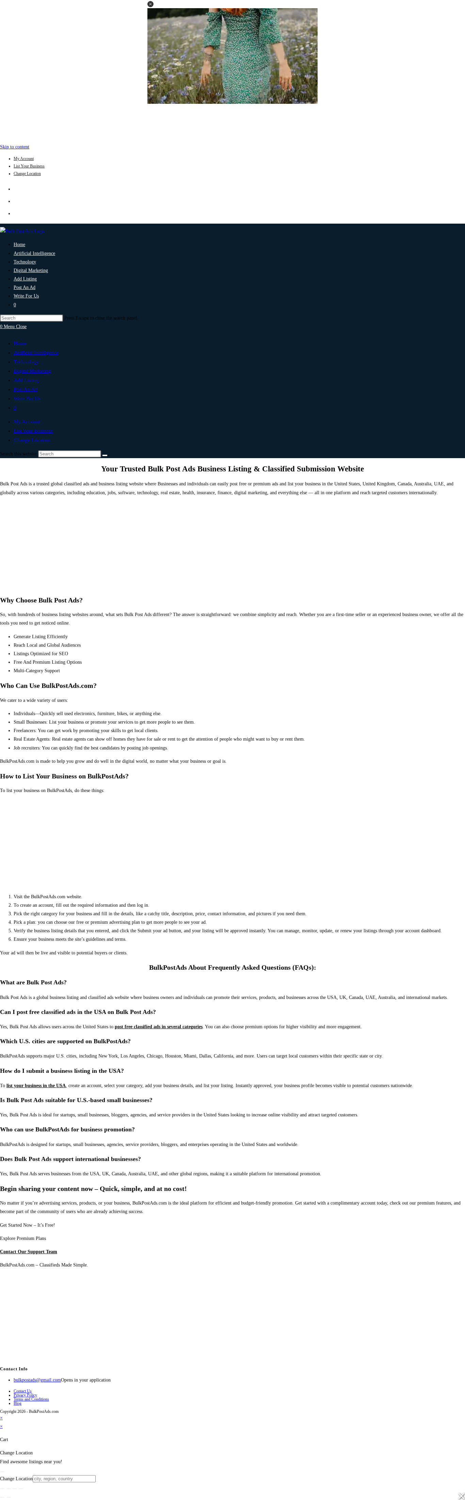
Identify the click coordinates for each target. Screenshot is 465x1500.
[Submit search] (104, 455)
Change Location (27, 173)
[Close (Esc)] (20, 1488)
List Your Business (29, 166)
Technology (26, 362)
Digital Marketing (32, 371)
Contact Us (23, 1391)
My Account (24, 158)
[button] (150, 4)
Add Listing (26, 380)
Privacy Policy (25, 1395)
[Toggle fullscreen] (8, 1488)
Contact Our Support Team (28, 1251)
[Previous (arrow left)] (2, 1497)
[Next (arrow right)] (8, 1497)
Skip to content (14, 146)
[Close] (2, 1471)
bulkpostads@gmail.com (37, 1380)
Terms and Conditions (31, 1399)
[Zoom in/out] (2, 1488)
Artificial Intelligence (36, 352)
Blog (17, 1403)
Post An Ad (25, 389)
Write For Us (27, 398)
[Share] (14, 1488)
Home (20, 343)
